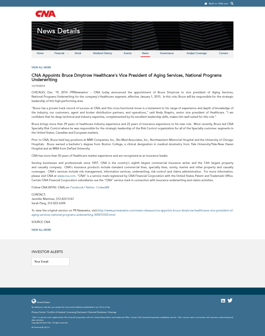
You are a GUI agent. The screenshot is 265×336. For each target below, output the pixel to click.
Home (40, 53)
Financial (59, 53)
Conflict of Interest (56, 312)
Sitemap (112, 312)
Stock (78, 53)
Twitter (90, 187)
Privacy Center (39, 312)
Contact (223, 53)
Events (128, 53)
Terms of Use (104, 307)
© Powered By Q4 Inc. (41, 327)
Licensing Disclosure (77, 312)
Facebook (76, 187)
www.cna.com (67, 176)
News (145, 53)
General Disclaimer (97, 312)
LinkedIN (103, 187)
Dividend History (102, 53)
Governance (167, 53)
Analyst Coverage (197, 53)
